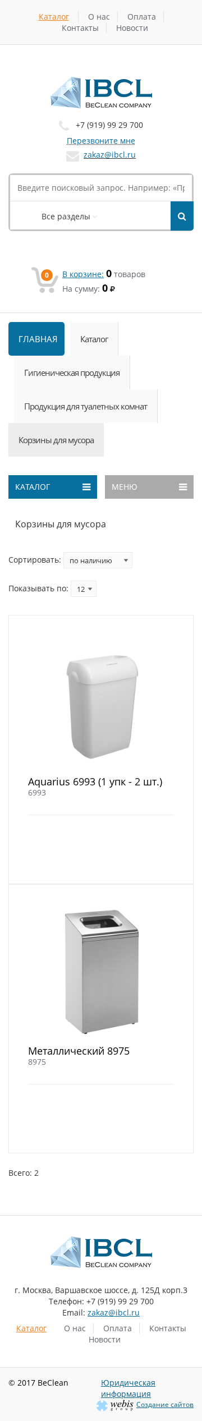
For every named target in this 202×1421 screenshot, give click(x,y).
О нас (99, 16)
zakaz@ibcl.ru (110, 154)
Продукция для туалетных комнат (85, 406)
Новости (132, 27)
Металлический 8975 (79, 1050)
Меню (124, 486)
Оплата (141, 16)
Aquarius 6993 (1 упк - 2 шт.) (95, 781)
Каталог (54, 16)
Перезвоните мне (101, 140)
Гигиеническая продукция (72, 372)
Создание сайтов (165, 1404)
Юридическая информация (128, 1388)
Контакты (80, 27)
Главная (38, 338)
